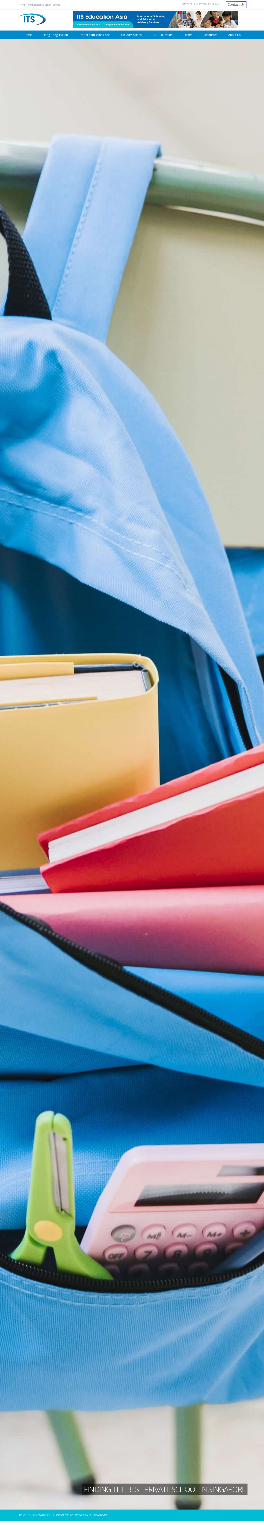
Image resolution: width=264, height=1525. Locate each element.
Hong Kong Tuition (55, 35)
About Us (234, 35)
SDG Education (163, 35)
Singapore (41, 1515)
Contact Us (236, 4)
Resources (210, 35)
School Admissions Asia (94, 35)
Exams (188, 35)
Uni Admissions (131, 35)
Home (28, 35)
